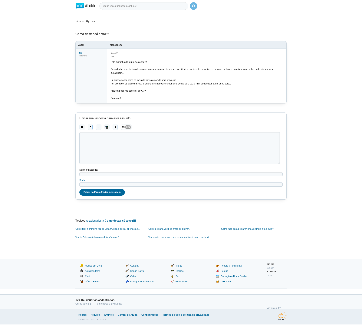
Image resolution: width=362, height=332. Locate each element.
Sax (177, 276)
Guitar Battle (182, 281)
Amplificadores (92, 271)
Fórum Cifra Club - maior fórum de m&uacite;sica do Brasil (85, 6)
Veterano (83, 56)
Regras (82, 314)
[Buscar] (193, 6)
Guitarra (134, 265)
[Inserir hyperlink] (107, 127)
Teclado (180, 271)
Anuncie (109, 314)
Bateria (224, 271)
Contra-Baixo (137, 271)
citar (113, 56)
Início (78, 21)
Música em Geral (93, 265)
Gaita (133, 276)
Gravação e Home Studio (234, 276)
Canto (93, 21)
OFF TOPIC (226, 281)
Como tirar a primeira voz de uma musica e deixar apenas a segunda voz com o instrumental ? (108, 229)
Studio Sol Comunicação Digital (282, 316)
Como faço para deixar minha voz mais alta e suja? (247, 229)
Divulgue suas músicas (142, 281)
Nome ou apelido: (88, 170)
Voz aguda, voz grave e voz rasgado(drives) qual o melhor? (178, 237)
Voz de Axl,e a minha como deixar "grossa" (97, 237)
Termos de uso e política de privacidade (186, 314)
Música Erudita (92, 281)
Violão (179, 265)
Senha (82, 180)
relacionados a (111, 220)
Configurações (149, 314)
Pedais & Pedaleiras (231, 265)
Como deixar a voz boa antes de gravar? (169, 229)
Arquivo (95, 314)
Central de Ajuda (127, 314)
